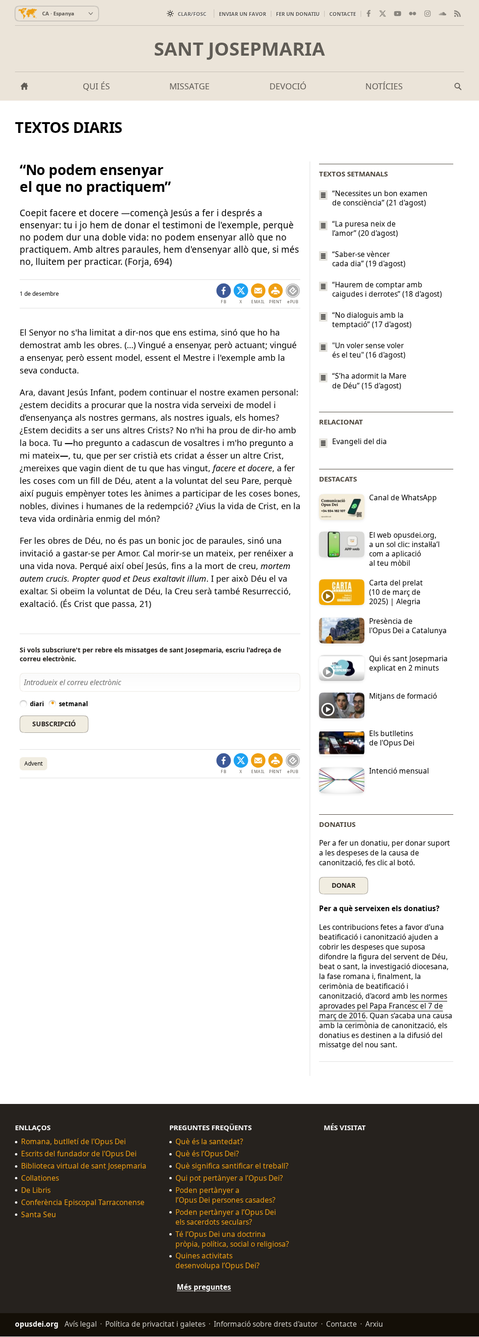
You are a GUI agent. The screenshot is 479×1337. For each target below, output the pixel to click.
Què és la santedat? (209, 1142)
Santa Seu (38, 1215)
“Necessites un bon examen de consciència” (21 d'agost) (380, 198)
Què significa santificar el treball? (232, 1166)
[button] (275, 294)
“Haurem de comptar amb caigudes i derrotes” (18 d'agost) (387, 289)
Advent (33, 763)
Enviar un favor (242, 14)
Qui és (96, 86)
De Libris (36, 1190)
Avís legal (81, 1324)
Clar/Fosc (192, 14)
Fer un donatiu (297, 14)
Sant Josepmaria (239, 48)
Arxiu (374, 1324)
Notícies (384, 86)
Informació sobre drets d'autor (266, 1324)
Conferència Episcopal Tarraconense (83, 1202)
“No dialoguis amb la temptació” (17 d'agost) (372, 319)
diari (37, 704)
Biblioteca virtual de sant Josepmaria (83, 1166)
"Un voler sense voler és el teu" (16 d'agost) (369, 350)
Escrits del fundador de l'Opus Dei (79, 1154)
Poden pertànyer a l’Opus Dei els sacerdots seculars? (225, 1217)
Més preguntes (204, 1287)
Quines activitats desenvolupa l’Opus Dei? (217, 1261)
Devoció (287, 86)
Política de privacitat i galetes (155, 1324)
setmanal (73, 704)
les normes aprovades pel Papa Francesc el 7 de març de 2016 (383, 1006)
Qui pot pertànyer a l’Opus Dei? (229, 1178)
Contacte (342, 14)
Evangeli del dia (359, 441)
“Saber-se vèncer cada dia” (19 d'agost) (369, 258)
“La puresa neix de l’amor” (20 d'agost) (365, 228)
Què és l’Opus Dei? (207, 1154)
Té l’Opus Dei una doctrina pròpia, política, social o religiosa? (232, 1239)
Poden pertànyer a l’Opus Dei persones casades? (225, 1195)
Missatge (189, 86)
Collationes (40, 1178)
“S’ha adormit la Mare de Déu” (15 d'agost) (369, 381)
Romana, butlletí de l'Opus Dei (73, 1142)
